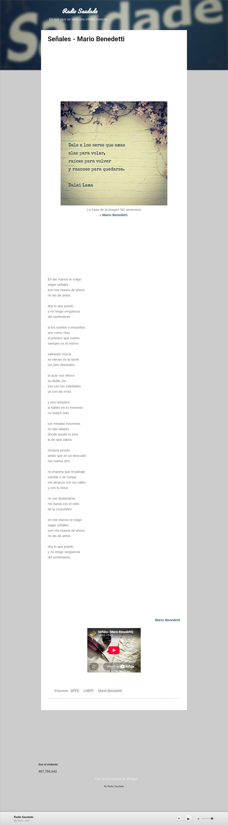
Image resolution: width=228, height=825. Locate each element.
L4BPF (89, 691)
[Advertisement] (114, 72)
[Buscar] (185, 9)
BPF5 (75, 691)
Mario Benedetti (110, 691)
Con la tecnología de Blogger (116, 779)
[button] (178, 37)
